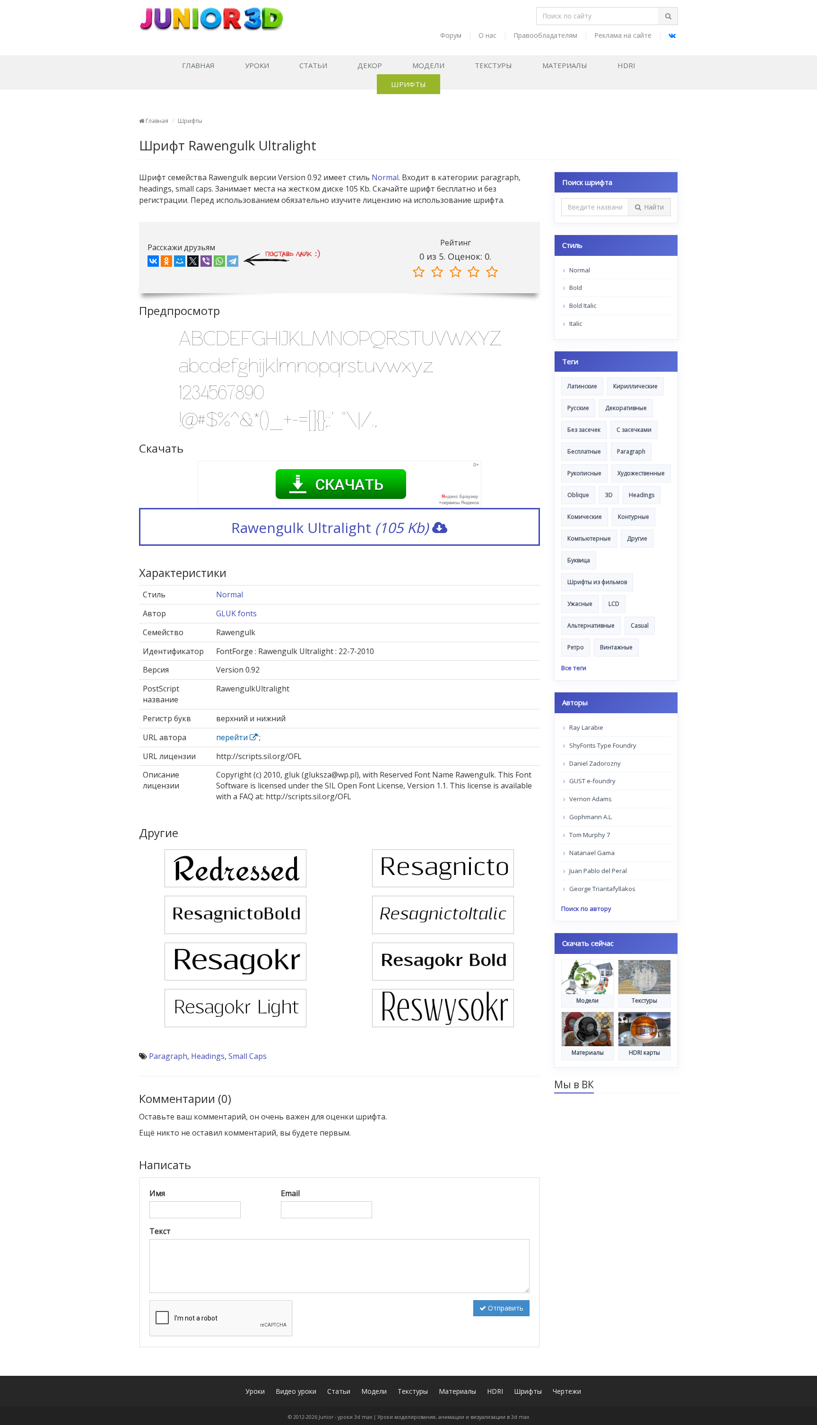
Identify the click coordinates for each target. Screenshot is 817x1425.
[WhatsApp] (219, 263)
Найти (654, 206)
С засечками (634, 430)
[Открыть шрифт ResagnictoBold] (235, 914)
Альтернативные (591, 625)
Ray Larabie (585, 727)
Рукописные (584, 473)
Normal (385, 177)
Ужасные (579, 604)
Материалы (564, 65)
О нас (487, 35)
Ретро (575, 647)
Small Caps (247, 1056)
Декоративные (626, 408)
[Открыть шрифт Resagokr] (235, 960)
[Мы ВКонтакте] (672, 35)
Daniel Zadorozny (594, 763)
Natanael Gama (591, 852)
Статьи (313, 65)
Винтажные (616, 647)
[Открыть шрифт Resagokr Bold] (443, 960)
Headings (208, 1056)
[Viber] (206, 263)
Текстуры (493, 65)
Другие (637, 538)
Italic (575, 323)
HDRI (626, 65)
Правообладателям (545, 35)
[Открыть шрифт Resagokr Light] (235, 1007)
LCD (613, 604)
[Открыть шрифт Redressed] (235, 867)
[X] (193, 263)
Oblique (578, 495)
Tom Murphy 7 (589, 835)
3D (609, 495)
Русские (578, 408)
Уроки (257, 65)
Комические (584, 517)
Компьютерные (589, 538)
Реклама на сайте (623, 35)
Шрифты (408, 84)
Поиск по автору (586, 908)
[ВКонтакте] (153, 263)
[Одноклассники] (166, 263)
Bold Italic (582, 305)
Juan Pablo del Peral (597, 870)
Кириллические (635, 386)
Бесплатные (584, 451)
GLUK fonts (236, 613)
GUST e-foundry (592, 781)
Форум (450, 35)
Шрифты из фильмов (597, 582)
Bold (575, 287)
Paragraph (168, 1056)
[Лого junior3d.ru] (211, 15)
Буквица (578, 560)
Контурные (633, 517)
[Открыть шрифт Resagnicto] (443, 867)
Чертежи (567, 1391)
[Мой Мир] (179, 263)
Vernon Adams (590, 799)
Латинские (582, 386)
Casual (640, 625)
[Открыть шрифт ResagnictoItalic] (443, 914)
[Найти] (668, 16)
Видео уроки (296, 1391)
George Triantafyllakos (601, 888)
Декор (369, 65)
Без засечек (583, 430)
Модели (428, 65)
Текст (160, 1231)
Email (290, 1193)
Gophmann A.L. (590, 817)
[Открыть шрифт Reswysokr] (443, 1007)
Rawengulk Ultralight (329, 527)
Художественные (641, 473)
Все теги (573, 668)
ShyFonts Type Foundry (602, 745)
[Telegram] (232, 263)
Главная (198, 65)
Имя (157, 1193)
